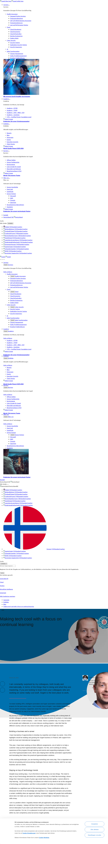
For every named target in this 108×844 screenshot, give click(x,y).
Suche (2, 573)
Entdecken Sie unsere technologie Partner (16, 211)
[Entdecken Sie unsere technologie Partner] (55, 209)
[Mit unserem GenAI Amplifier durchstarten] (55, 77)
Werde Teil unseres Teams (11, 175)
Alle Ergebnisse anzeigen (7, 596)
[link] (11, 1)
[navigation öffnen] (4, 259)
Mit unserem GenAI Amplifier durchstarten (16, 96)
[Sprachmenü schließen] (8, 484)
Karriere (10, 387)
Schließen (10, 223)
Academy (11, 331)
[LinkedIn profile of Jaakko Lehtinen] (90, 688)
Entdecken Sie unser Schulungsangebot (16, 121)
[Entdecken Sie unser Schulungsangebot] (55, 119)
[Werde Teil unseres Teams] (55, 173)
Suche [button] (2, 221)
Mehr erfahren (7, 272)
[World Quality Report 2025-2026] (55, 146)
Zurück (5, 264)
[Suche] (0, 259)
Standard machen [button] (17, 227)
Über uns (11, 416)
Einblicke (10, 358)
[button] (9, 99)
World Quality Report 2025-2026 (13, 148)
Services (10, 264)
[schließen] (2, 259)
